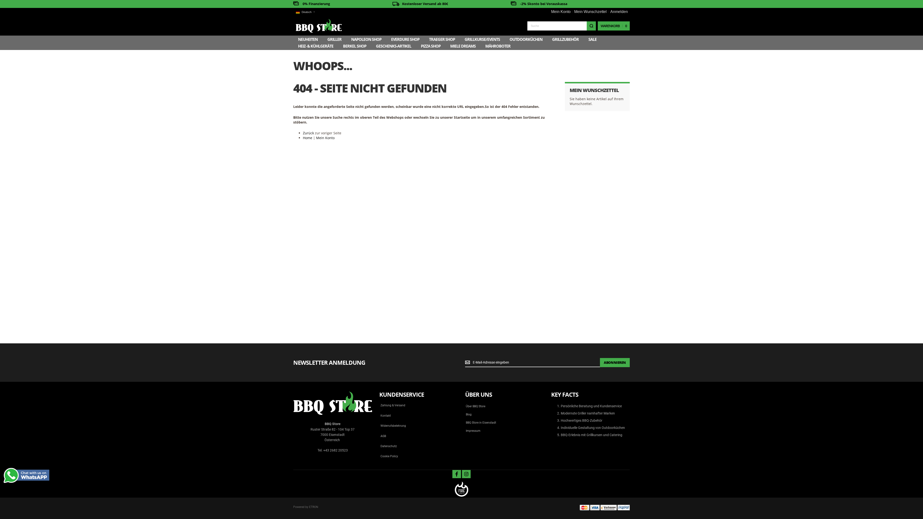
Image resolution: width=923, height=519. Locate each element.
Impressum (473, 430)
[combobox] (561, 26)
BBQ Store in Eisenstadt (481, 422)
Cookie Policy (389, 456)
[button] (305, 12)
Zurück (308, 133)
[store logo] (319, 26)
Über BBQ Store (475, 406)
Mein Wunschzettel (590, 12)
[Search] (591, 26)
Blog (469, 414)
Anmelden (619, 12)
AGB (383, 436)
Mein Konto (561, 12)
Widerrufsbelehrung (393, 425)
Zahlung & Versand (392, 405)
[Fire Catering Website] (461, 489)
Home (307, 138)
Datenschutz (388, 446)
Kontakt (385, 415)
